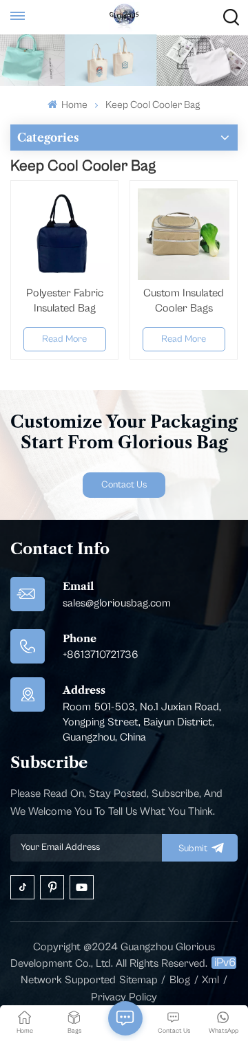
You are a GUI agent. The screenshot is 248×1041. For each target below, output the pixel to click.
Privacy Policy (124, 997)
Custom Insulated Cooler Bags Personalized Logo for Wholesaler (184, 301)
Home (73, 105)
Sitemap (138, 980)
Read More (64, 338)
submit (192, 848)
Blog (179, 980)
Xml (210, 980)
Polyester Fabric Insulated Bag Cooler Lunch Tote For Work (64, 301)
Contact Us (124, 484)
